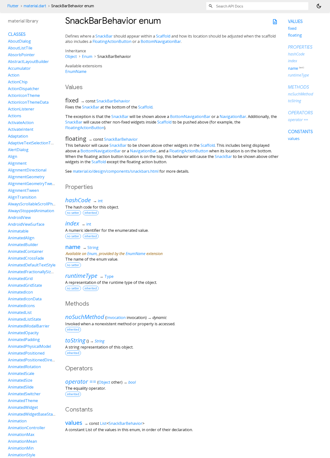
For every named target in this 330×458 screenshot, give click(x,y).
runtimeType (81, 275)
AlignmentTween (23, 190)
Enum (87, 56)
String (93, 247)
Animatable (18, 231)
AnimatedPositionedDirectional (36, 360)
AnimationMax (21, 434)
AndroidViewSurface (26, 224)
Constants (300, 131)
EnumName (75, 71)
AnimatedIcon (20, 292)
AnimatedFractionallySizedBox (35, 272)
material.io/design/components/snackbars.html (115, 171)
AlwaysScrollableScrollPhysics (34, 204)
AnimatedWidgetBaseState (32, 414)
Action (13, 75)
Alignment (17, 163)
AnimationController (26, 428)
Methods (298, 87)
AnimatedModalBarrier (29, 326)
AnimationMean (22, 441)
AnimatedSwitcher (24, 394)
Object (71, 56)
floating (295, 35)
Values (295, 21)
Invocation (116, 317)
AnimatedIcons (21, 306)
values (73, 423)
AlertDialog (18, 150)
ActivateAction (21, 122)
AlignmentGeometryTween (32, 183)
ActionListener (21, 109)
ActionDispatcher (23, 89)
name (72, 247)
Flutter (13, 6)
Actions (14, 116)
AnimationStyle (21, 455)
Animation (17, 421)
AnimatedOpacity (23, 333)
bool (132, 382)
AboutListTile (20, 48)
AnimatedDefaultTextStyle (32, 265)
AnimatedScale (21, 373)
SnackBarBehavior (113, 101)
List (103, 423)
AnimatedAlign (21, 238)
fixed (292, 28)
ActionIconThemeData (28, 102)
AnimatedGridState (25, 285)
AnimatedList (20, 312)
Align (12, 156)
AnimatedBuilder (23, 245)
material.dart (35, 6)
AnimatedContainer (25, 251)
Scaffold (163, 36)
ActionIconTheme (24, 95)
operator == (80, 381)
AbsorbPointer (21, 55)
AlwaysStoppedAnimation (31, 211)
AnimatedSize (20, 380)
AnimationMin (21, 448)
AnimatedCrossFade (26, 258)
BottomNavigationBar (161, 41)
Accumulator (19, 68)
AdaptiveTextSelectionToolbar (35, 143)
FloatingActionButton (112, 41)
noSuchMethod (84, 317)
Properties (300, 47)
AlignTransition (22, 197)
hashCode (78, 200)
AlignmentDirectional (27, 170)
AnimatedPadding (24, 339)
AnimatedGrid (20, 278)
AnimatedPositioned (26, 353)
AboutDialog (19, 41)
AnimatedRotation (24, 367)
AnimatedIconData (25, 299)
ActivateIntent (20, 129)
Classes (17, 34)
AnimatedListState (24, 319)
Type (109, 276)
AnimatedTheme (23, 401)
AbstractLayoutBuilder (28, 61)
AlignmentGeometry (26, 177)
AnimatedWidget (23, 407)
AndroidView (19, 217)
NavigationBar (233, 116)
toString (75, 340)
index (72, 223)
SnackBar (104, 36)
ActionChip (18, 82)
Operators (300, 113)
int (100, 200)
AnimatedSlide (21, 387)
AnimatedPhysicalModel (29, 346)
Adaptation (18, 136)
